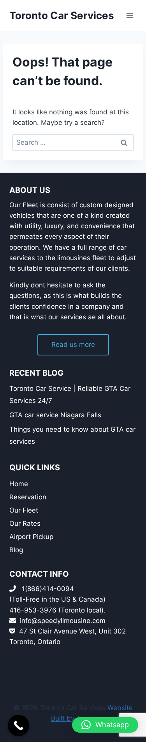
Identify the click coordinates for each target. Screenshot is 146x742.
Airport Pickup (31, 537)
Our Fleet (23, 510)
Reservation (27, 497)
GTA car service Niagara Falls (55, 415)
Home (18, 484)
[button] (105, 725)
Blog (16, 550)
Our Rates (24, 523)
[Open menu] (129, 15)
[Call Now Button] (18, 725)
